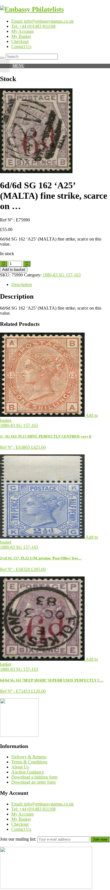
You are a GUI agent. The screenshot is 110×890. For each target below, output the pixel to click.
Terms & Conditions (29, 761)
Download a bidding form (34, 777)
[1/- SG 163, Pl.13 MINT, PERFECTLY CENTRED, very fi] (42, 415)
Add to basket (13, 269)
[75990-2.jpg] (36, 171)
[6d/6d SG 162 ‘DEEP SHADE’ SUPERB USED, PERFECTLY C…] (42, 659)
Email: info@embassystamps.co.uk (42, 21)
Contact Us (21, 46)
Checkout (19, 41)
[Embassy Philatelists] (32, 9)
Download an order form (33, 782)
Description (21, 284)
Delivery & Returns (28, 756)
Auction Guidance (27, 772)
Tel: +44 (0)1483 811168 (33, 26)
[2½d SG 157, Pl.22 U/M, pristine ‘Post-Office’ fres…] (42, 537)
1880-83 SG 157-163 (62, 275)
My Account (22, 31)
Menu (18, 66)
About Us (20, 767)
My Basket (21, 36)
